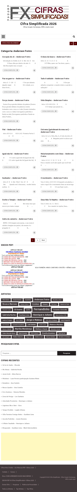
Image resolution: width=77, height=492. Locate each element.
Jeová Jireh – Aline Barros (12, 374)
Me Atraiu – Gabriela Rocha (12, 370)
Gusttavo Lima (24, 315)
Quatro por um (62, 333)
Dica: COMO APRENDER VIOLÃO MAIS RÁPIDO (16, 476)
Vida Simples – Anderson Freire (54, 100)
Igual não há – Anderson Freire (15, 153)
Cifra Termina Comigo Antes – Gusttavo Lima (18, 415)
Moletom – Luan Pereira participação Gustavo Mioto (21, 379)
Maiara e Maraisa (56, 324)
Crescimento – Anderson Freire (54, 178)
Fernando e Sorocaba (60, 310)
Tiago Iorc (28, 337)
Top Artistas (20, 489)
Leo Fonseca (6, 324)
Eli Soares (18, 309)
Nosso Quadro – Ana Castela (13, 388)
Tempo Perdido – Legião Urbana (14, 410)
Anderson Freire (41, 299)
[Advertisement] (38, 447)
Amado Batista (17, 300)
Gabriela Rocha (9, 315)
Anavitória (28, 300)
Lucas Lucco (42, 324)
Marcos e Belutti (7, 329)
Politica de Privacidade (29, 485)
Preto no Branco (34, 333)
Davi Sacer (54, 304)
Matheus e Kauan (41, 329)
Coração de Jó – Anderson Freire (16, 57)
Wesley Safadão (50, 337)
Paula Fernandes (23, 333)
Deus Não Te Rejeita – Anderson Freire (57, 199)
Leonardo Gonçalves (18, 324)
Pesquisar (16, 485)
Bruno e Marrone (10, 304)
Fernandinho (41, 309)
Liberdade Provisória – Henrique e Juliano (17, 401)
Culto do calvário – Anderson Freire (17, 219)
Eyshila (28, 310)
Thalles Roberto (18, 337)
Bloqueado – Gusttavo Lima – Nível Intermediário (20, 428)
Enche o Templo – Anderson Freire (16, 199)
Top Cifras (30, 489)
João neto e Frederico (51, 320)
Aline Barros (6, 300)
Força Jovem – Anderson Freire (15, 100)
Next (43, 240)
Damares (45, 304)
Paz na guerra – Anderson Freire (16, 78)
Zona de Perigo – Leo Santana (13, 397)
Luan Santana (32, 324)
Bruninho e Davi (57, 300)
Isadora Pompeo (7, 320)
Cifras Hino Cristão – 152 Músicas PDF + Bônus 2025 (17, 468)
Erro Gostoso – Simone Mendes (14, 392)
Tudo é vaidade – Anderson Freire (55, 78)
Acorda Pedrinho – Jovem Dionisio (15, 419)
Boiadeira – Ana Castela (11, 383)
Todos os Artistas (7, 489)
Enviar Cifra (6, 485)
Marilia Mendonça (23, 329)
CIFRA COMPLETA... (10, 70)
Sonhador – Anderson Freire (14, 178)
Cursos (12, 472)
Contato (4, 472)
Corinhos (35, 304)
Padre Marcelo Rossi (9, 333)
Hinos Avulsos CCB (61, 315)
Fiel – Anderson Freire (11, 129)
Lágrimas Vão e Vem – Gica (12, 406)
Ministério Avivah (55, 329)
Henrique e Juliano (42, 314)
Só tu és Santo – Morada (11, 365)
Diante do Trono (64, 304)
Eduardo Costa (7, 310)
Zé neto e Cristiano (64, 337)
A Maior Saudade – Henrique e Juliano (16, 423)
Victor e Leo (39, 337)
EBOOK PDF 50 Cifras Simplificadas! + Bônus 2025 (18, 480)
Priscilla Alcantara (48, 333)
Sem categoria (6, 337)
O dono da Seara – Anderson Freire (56, 57)
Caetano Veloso (25, 304)
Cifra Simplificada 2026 (38, 24)
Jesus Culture (19, 320)
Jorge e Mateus (34, 319)
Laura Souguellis (65, 320)
